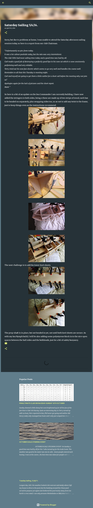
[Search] (9, 2)
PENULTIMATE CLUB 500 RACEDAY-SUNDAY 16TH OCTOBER (42, 403)
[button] (6, 32)
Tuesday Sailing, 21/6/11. (28, 481)
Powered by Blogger (47, 505)
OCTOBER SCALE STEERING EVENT (32, 442)
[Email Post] (6, 344)
